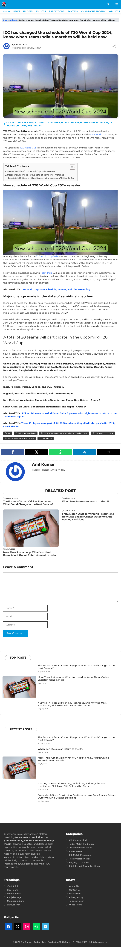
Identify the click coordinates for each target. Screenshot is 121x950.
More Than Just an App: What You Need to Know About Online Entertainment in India (29, 554)
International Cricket (94, 122)
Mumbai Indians (15, 901)
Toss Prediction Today (80, 847)
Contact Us (75, 890)
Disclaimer (75, 893)
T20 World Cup (28, 147)
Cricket (13, 20)
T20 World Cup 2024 (47, 256)
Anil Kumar (21, 44)
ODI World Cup (98, 134)
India (57, 122)
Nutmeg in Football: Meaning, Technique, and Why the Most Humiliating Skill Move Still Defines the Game (72, 704)
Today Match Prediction (81, 844)
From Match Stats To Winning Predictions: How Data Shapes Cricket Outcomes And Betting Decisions (88, 516)
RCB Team (12, 890)
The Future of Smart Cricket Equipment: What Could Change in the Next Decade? (28, 503)
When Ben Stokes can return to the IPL (86, 501)
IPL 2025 (27, 11)
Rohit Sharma (14, 893)
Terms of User (76, 901)
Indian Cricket (70, 122)
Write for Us (75, 904)
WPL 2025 (114, 11)
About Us (74, 886)
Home (6, 11)
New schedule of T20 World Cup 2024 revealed (31, 171)
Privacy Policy (76, 897)
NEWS (16, 11)
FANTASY (73, 11)
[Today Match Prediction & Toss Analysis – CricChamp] (4, 4)
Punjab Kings (14, 897)
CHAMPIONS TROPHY (93, 11)
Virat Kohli (12, 886)
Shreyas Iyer (13, 904)
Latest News (75, 851)
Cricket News (25, 122)
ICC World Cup (44, 122)
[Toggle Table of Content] (70, 167)
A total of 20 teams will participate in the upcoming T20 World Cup (42, 178)
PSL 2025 (41, 11)
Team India (46, 272)
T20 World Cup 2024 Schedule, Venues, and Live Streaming (55, 289)
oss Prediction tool (80, 858)
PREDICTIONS (56, 11)
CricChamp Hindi (78, 840)
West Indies (34, 125)
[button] (108, 4)
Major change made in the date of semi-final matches (35, 175)
